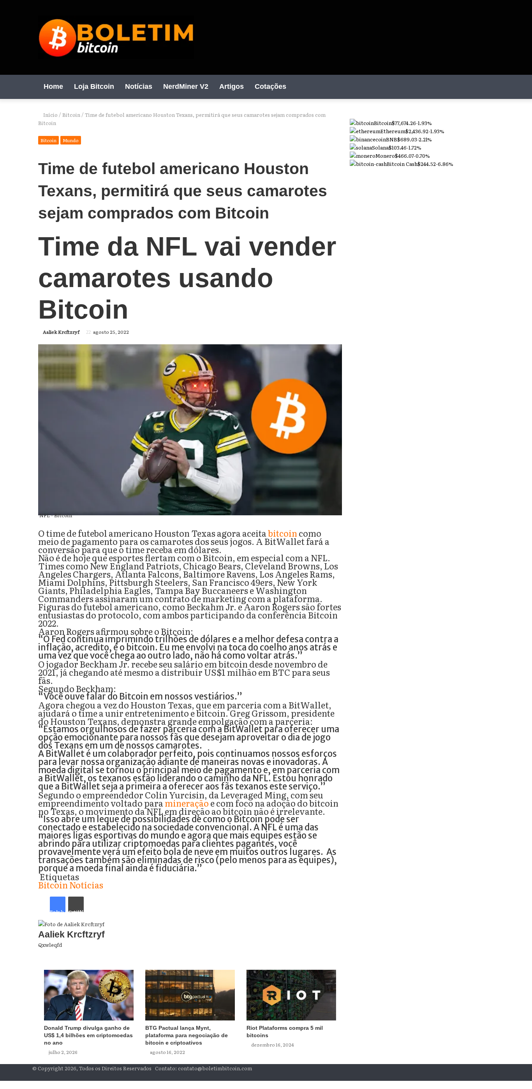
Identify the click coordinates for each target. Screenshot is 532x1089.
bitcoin (282, 533)
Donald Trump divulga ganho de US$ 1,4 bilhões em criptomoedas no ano (88, 1035)
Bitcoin (71, 114)
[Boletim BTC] (116, 37)
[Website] (340, 953)
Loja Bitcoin (94, 86)
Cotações (270, 86)
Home (53, 86)
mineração (187, 802)
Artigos (231, 86)
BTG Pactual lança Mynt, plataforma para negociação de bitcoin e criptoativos (186, 1035)
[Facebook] (453, 87)
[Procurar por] (488, 86)
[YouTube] (464, 87)
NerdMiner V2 (185, 86)
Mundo (71, 140)
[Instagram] (476, 87)
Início (50, 114)
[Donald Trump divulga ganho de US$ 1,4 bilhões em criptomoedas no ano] (89, 995)
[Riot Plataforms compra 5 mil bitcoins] (291, 995)
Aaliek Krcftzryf (61, 331)
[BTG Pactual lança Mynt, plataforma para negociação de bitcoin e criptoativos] (190, 995)
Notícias (138, 86)
